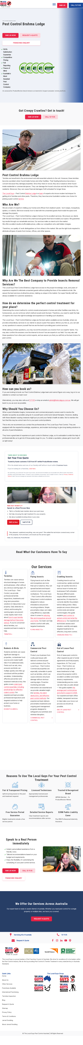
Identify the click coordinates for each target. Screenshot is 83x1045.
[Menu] (54, 4)
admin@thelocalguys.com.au (59, 400)
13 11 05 (32, 400)
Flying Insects (36, 629)
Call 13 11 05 (26, 522)
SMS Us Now (13, 522)
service (21, 199)
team (41, 193)
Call (50, 117)
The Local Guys (8, 193)
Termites (7, 634)
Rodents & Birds (10, 709)
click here (32, 468)
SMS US (62, 5)
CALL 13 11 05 (76, 5)
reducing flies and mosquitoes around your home (40, 618)
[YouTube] (66, 940)
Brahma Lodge (30, 193)
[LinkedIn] (62, 940)
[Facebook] (53, 940)
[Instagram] (58, 940)
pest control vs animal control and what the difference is (67, 618)
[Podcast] (71, 940)
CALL (27, 871)
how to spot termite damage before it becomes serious (13, 620)
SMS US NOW (10, 35)
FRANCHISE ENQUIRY (21, 43)
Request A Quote (30, 35)
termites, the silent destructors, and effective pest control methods (39, 695)
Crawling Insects (64, 635)
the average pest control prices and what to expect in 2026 (67, 690)
